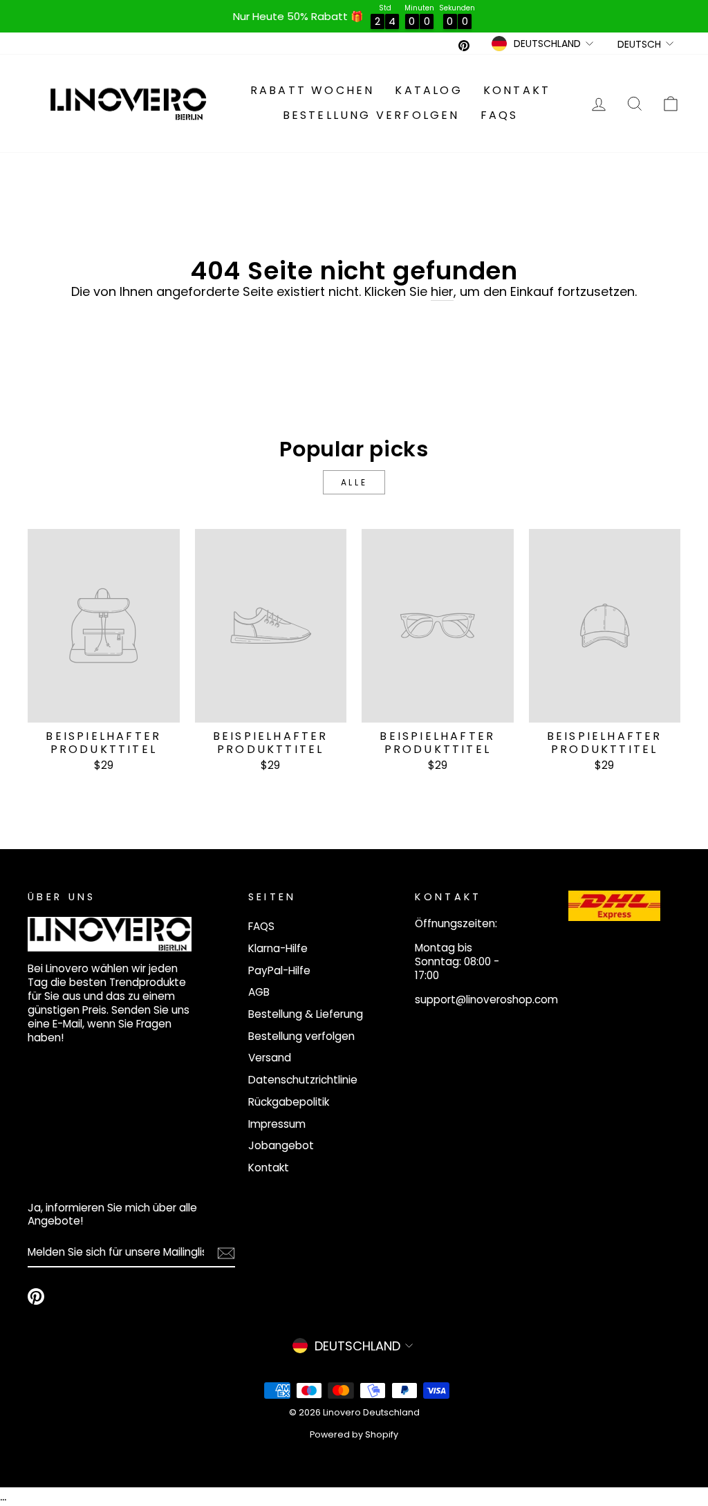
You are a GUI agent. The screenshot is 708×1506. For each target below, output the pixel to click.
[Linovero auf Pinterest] (36, 1296)
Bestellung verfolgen (371, 115)
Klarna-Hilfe (278, 948)
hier (442, 291)
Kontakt (516, 90)
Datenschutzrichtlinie (302, 1079)
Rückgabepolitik (288, 1102)
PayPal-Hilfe (279, 970)
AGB (259, 992)
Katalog (428, 90)
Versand (269, 1057)
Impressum (277, 1124)
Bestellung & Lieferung (305, 1014)
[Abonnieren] (226, 1253)
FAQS (500, 115)
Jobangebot (281, 1145)
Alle (354, 482)
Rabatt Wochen (312, 90)
